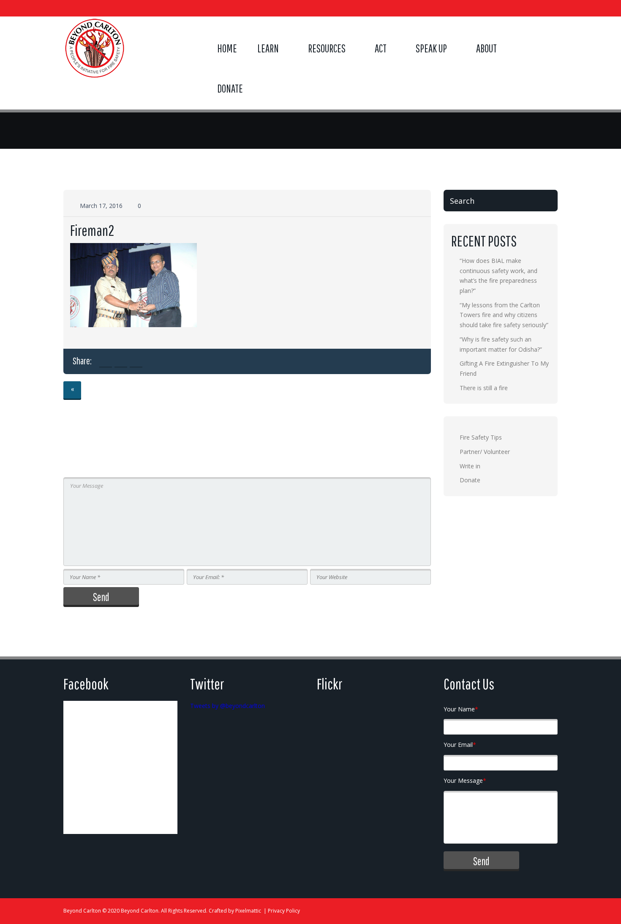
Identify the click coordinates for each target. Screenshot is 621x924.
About (486, 48)
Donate (230, 88)
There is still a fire (484, 388)
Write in (470, 466)
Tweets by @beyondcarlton (227, 706)
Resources (327, 48)
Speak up (431, 48)
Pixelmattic (248, 910)
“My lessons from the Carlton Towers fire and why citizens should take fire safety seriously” (504, 315)
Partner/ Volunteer (485, 452)
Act (381, 48)
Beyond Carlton (82, 910)
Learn (268, 48)
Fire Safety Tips (481, 437)
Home (227, 48)
